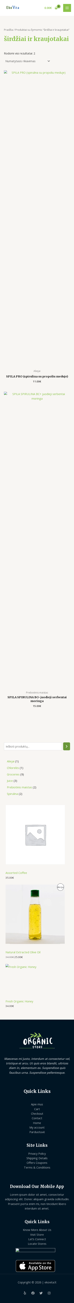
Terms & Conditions (37, 1167)
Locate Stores (37, 1244)
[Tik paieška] (66, 746)
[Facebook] (33, 1293)
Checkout (37, 1113)
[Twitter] (41, 1293)
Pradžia (8, 29)
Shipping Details (37, 1158)
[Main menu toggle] (67, 8)
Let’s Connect (37, 1239)
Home (37, 1123)
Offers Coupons (37, 1163)
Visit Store (37, 1234)
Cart (37, 1109)
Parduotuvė (37, 1132)
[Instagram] (49, 1293)
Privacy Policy (37, 1153)
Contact (37, 1118)
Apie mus (37, 1104)
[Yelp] (24, 1293)
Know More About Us (37, 1230)
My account (37, 1127)
